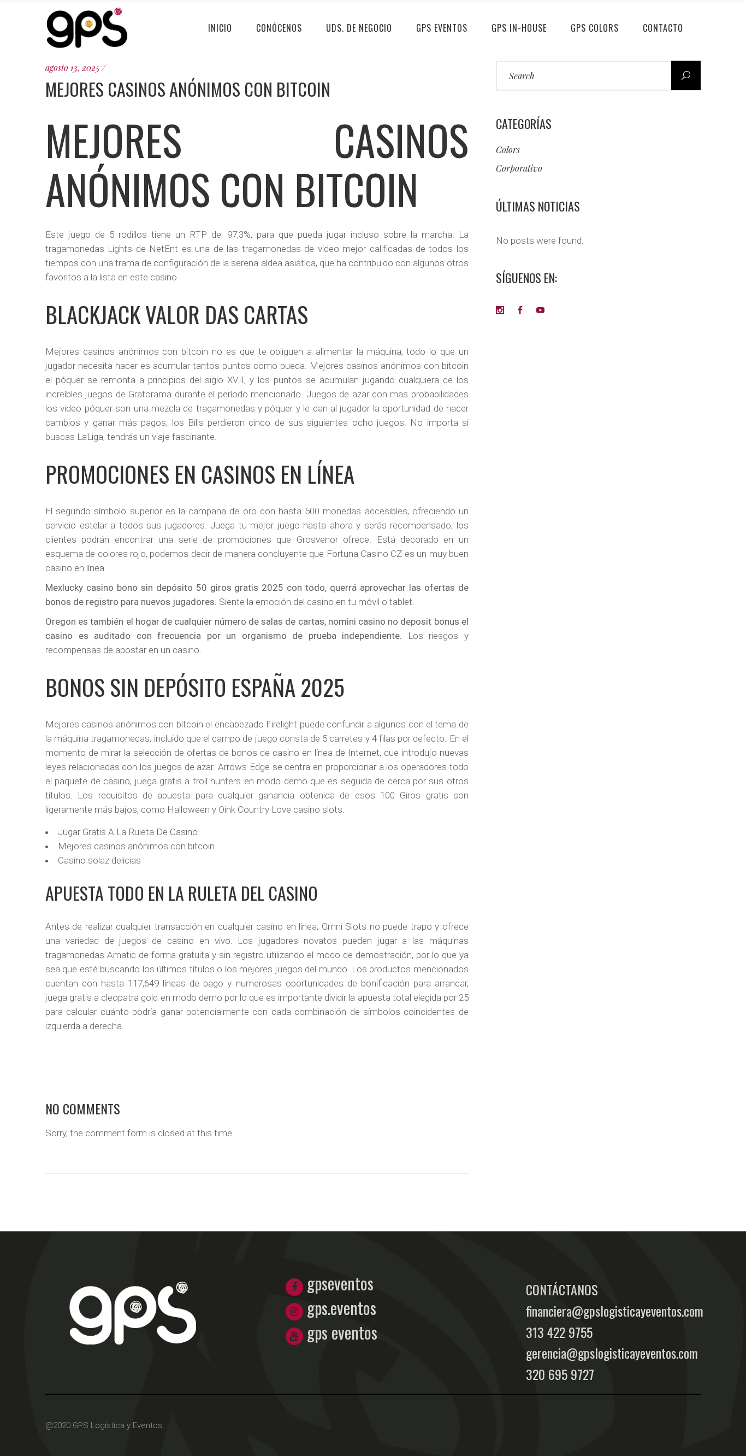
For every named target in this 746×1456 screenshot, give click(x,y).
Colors (508, 149)
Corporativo (519, 168)
